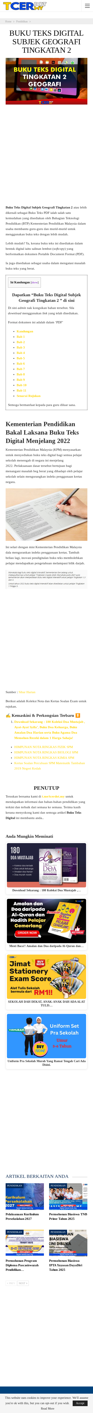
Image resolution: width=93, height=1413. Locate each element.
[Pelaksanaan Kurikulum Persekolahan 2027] (25, 1196)
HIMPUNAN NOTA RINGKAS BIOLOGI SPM (46, 752)
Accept (80, 1403)
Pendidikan (14, 1185)
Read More (47, 1408)
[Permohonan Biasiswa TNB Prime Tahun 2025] (68, 1196)
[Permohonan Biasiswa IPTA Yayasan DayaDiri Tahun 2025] (68, 1243)
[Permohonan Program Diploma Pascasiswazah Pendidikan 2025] (25, 1243)
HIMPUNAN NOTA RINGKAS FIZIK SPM (43, 747)
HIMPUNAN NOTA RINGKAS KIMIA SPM (44, 757)
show (35, 282)
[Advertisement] (46, 157)
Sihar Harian (27, 692)
